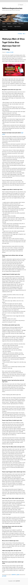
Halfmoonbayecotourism (12, 8)
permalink (4, 576)
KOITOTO (14, 23)
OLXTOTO (18, 581)
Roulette (4, 26)
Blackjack (9, 23)
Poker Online (21, 23)
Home (3, 23)
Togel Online (4, 29)
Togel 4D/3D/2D (17, 26)
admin (18, 574)
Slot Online (10, 26)
